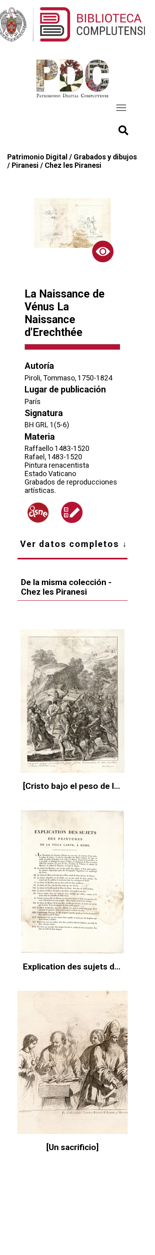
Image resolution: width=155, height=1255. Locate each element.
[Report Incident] (71, 512)
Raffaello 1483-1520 (57, 448)
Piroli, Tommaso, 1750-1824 (68, 378)
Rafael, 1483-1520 (53, 457)
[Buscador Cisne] (38, 513)
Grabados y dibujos (105, 157)
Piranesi (25, 165)
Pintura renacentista (57, 465)
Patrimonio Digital (37, 157)
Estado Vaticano (50, 473)
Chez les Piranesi (73, 165)
